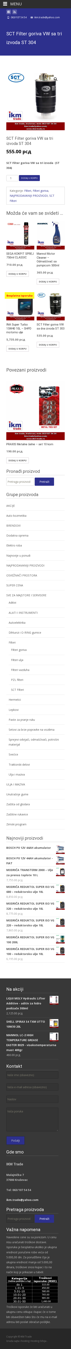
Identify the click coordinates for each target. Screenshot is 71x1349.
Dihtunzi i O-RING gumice (25, 632)
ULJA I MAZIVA (15, 784)
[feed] (14, 12)
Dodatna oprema (17, 535)
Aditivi (12, 602)
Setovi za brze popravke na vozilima (31, 729)
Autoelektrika (17, 622)
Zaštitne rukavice (17, 814)
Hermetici (15, 699)
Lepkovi (14, 710)
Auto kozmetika (16, 515)
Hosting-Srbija (39, 1341)
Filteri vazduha (20, 670)
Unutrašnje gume (17, 794)
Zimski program (16, 824)
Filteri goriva (40, 191)
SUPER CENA (14, 585)
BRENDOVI (13, 525)
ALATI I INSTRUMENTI (23, 613)
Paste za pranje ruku (22, 720)
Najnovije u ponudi (18, 555)
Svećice (13, 754)
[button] (58, 77)
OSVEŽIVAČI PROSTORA (21, 575)
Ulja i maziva (17, 774)
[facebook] (8, 12)
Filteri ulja (17, 660)
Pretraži (44, 482)
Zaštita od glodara (18, 804)
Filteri (27, 191)
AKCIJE (10, 506)
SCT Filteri (17, 690)
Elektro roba (14, 545)
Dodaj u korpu (29, 178)
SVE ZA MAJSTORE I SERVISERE (26, 595)
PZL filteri (17, 680)
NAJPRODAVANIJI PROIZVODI (29, 196)
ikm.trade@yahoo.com (22, 1200)
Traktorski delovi (19, 764)
